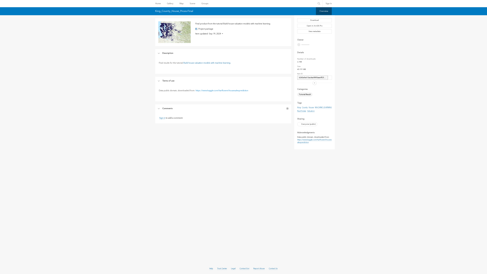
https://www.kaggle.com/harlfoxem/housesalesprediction (222, 90)
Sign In (329, 3)
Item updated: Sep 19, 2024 (208, 33)
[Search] (319, 3)
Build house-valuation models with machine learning (206, 63)
